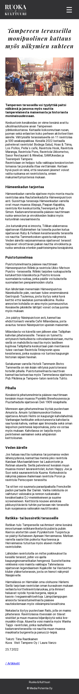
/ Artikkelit (12, 663)
